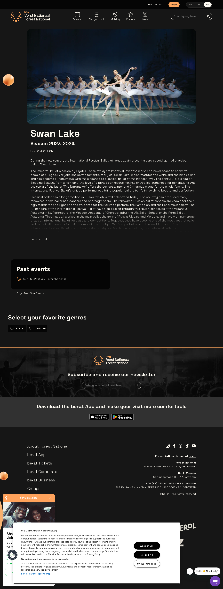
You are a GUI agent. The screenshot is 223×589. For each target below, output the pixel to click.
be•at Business (41, 480)
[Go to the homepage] (30, 16)
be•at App (36, 454)
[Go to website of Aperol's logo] (183, 528)
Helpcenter (155, 4)
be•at (192, 456)
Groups (33, 488)
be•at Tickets (39, 463)
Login (174, 4)
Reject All (147, 554)
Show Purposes (146, 563)
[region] (96, 553)
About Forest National (47, 446)
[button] (12, 555)
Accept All (146, 545)
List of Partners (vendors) (35, 573)
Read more (37, 239)
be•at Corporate (42, 471)
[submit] (208, 16)
